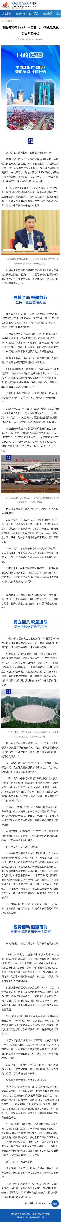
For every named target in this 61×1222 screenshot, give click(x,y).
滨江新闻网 (6, 21)
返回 (55, 1203)
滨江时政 (20, 13)
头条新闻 (7, 13)
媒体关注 (34, 13)
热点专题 (47, 13)
